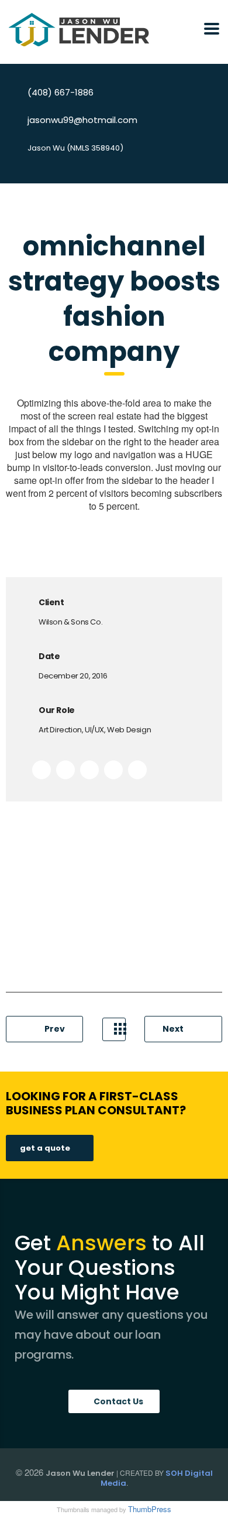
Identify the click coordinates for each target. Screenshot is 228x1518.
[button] (114, 1401)
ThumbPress (149, 1508)
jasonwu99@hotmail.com (82, 120)
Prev (54, 1029)
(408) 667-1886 (60, 92)
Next (174, 1029)
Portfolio (114, 1029)
